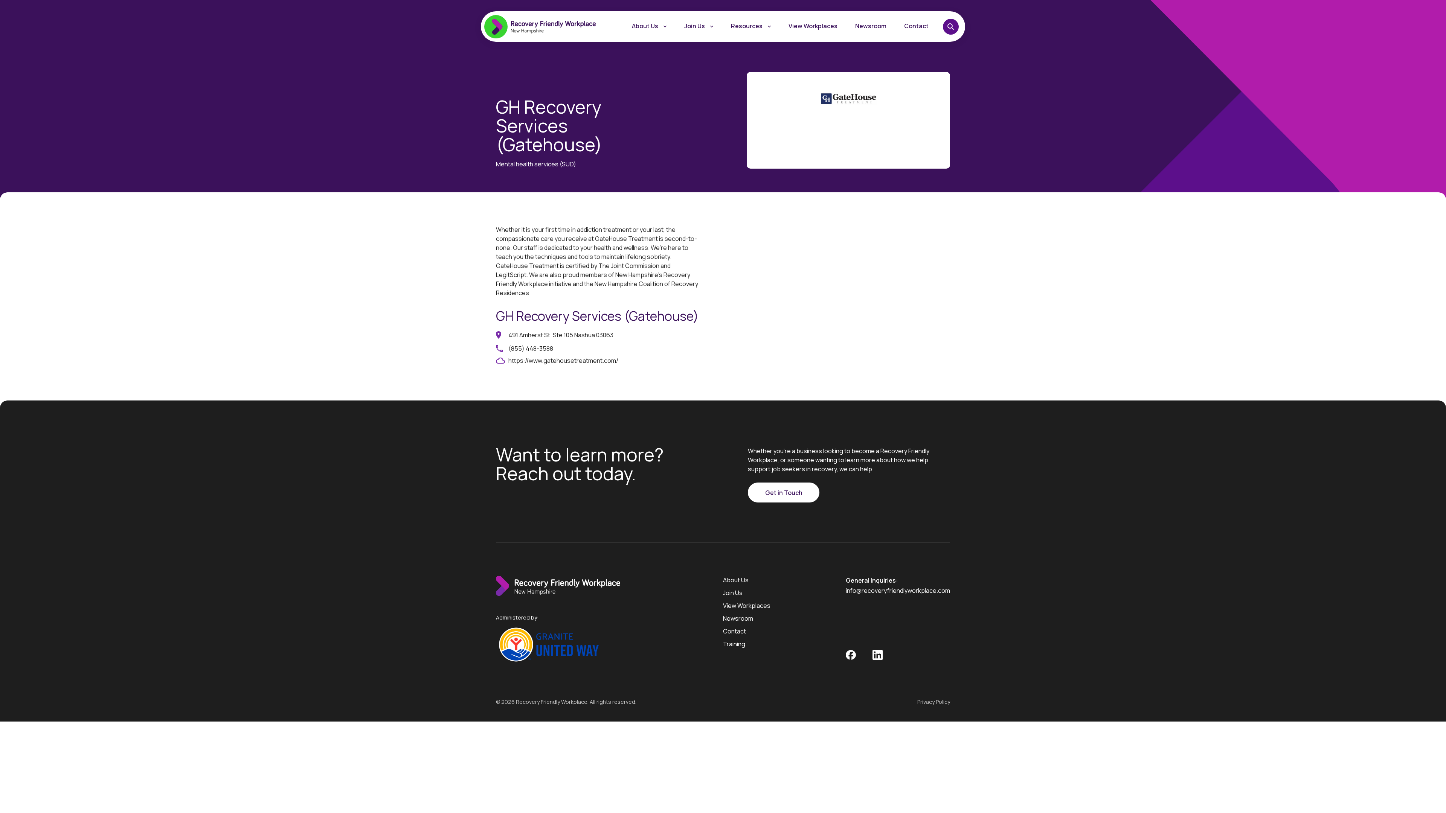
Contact (916, 26)
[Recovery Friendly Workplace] (558, 594)
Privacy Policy (933, 701)
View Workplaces (813, 26)
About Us (645, 26)
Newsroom (870, 26)
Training (734, 644)
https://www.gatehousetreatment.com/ (563, 360)
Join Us (733, 593)
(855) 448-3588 (530, 348)
